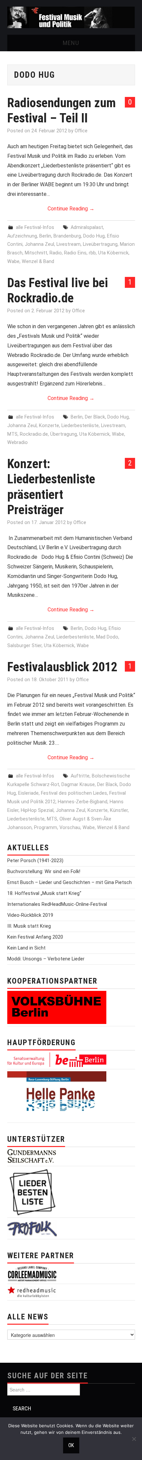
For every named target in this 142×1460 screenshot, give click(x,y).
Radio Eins (75, 253)
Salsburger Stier (24, 645)
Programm (45, 827)
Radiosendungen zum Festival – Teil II (61, 110)
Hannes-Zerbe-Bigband (82, 802)
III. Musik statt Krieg (29, 926)
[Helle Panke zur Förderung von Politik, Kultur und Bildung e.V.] (56, 1095)
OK (71, 1445)
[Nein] (133, 1439)
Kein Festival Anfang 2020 (35, 937)
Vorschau (69, 827)
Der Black (95, 417)
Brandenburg (67, 236)
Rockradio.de (34, 434)
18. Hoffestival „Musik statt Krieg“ (44, 893)
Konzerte (49, 425)
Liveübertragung (100, 244)
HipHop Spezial (37, 810)
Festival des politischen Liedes (74, 793)
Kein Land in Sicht (26, 948)
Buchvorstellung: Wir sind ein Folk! (43, 871)
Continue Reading (71, 208)
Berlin (45, 236)
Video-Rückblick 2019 (30, 915)
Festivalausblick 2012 (62, 666)
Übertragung (63, 434)
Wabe (13, 261)
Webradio (17, 442)
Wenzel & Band (38, 261)
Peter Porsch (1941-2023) (35, 860)
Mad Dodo (107, 637)
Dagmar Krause (78, 784)
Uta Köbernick (113, 253)
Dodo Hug (94, 236)
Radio (56, 253)
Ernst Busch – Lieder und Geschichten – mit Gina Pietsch (69, 882)
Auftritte (80, 776)
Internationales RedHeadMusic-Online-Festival (57, 904)
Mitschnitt (36, 253)
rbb (92, 253)
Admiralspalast (87, 227)
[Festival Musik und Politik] (71, 17)
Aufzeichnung (22, 236)
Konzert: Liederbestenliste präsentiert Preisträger (51, 486)
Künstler (119, 810)
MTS (12, 434)
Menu (71, 43)
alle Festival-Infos (35, 227)
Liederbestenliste (80, 425)
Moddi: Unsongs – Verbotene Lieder (46, 959)
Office (81, 131)
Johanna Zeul (39, 244)
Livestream (68, 244)
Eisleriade (28, 793)
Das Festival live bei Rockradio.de (57, 290)
